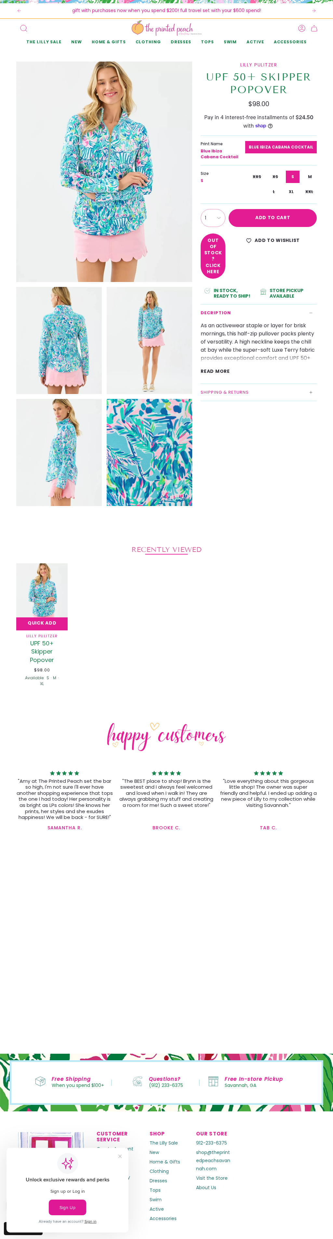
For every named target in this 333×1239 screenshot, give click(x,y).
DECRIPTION (216, 313)
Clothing (159, 1171)
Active (157, 1209)
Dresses (158, 1180)
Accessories (163, 1218)
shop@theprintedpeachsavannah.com (213, 1160)
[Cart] (314, 28)
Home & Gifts (165, 1162)
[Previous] (19, 11)
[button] (76, 42)
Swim (156, 1199)
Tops (155, 1190)
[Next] (314, 11)
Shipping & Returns (225, 392)
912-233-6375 (211, 1143)
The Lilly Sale (164, 1143)
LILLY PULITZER (258, 65)
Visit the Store (212, 1178)
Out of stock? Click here (213, 256)
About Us (206, 1187)
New (154, 1152)
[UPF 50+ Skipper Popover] (42, 596)
